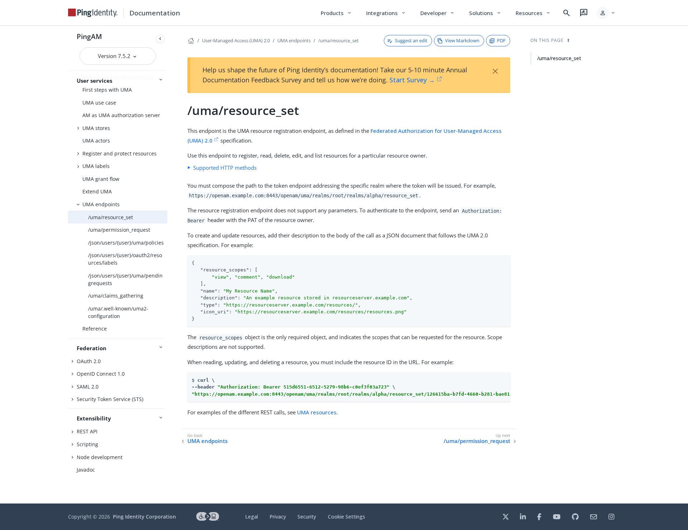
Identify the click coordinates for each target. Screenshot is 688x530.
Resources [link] (533, 12)
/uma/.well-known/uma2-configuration (118, 312)
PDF (501, 40)
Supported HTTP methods (225, 167)
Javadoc (86, 469)
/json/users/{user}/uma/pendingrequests (125, 279)
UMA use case (99, 102)
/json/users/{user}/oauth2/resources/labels (125, 259)
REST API (87, 431)
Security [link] (306, 516)
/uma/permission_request (119, 229)
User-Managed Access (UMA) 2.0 (236, 40)
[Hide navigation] (160, 38)
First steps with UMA (107, 89)
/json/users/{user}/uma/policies (126, 242)
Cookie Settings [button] (346, 516)
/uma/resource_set (110, 217)
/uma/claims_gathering (115, 295)
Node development (100, 457)
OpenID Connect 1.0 (101, 373)
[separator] (167, 265)
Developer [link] (437, 12)
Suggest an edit (411, 40)
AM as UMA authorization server (121, 115)
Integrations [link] (386, 12)
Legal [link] (251, 516)
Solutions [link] (485, 12)
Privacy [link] (277, 516)
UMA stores (96, 128)
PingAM (89, 36)
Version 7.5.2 (115, 55)
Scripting (87, 444)
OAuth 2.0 (89, 361)
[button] (606, 12)
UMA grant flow (100, 178)
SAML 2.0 (88, 386)
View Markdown (462, 40)
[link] (93, 13)
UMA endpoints (101, 204)
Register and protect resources (119, 153)
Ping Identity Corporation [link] (144, 516)
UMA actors (96, 140)
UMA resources (316, 412)
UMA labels (96, 166)
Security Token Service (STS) (110, 399)
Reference (94, 328)
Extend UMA (97, 191)
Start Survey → (412, 80)
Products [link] (336, 12)
